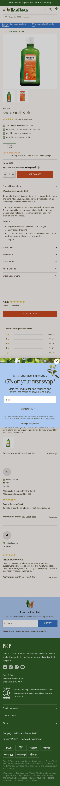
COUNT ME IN (30, 409)
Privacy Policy (50, 419)
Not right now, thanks (30, 423)
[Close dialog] (56, 361)
